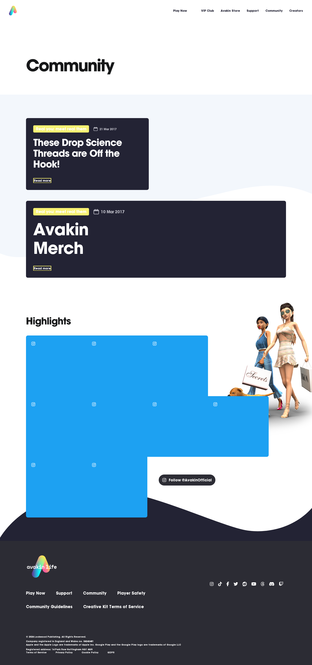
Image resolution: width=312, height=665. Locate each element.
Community (274, 10)
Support (253, 10)
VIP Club (207, 10)
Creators (296, 10)
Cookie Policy (90, 652)
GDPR (110, 652)
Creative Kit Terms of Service (113, 606)
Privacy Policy (64, 652)
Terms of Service (36, 652)
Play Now (180, 10)
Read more (42, 180)
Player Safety (131, 593)
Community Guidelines (49, 606)
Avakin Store (230, 10)
